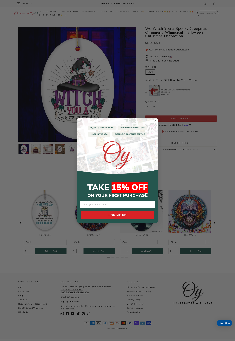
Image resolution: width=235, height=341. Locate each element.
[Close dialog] (155, 120)
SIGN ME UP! (118, 215)
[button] (224, 323)
